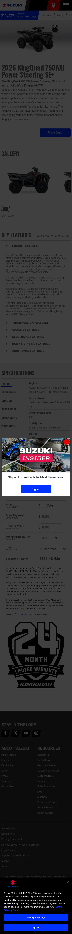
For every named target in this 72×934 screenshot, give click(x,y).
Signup (36, 489)
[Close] (68, 882)
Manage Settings (36, 917)
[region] (36, 906)
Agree (36, 927)
